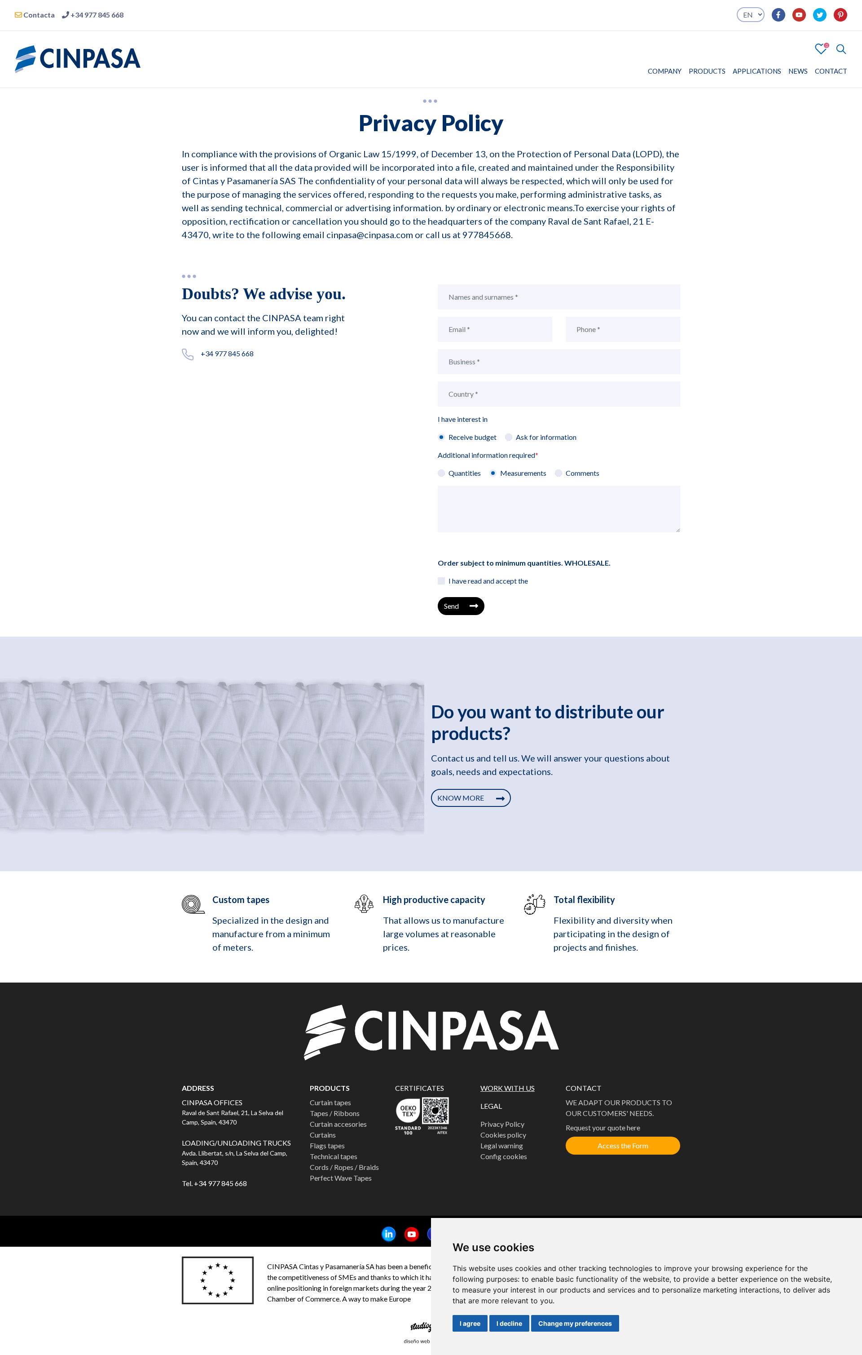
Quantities (465, 473)
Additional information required (488, 455)
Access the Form (623, 1145)
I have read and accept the (488, 580)
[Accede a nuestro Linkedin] (385, 1235)
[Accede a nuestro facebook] (775, 15)
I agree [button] (470, 1323)
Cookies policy (503, 1134)
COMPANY (665, 71)
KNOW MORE (461, 797)
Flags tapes (327, 1145)
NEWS (798, 71)
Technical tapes (333, 1156)
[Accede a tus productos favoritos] (821, 48)
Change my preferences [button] (575, 1323)
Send (451, 606)
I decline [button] (509, 1323)
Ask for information (546, 437)
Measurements (523, 473)
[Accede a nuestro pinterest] (837, 15)
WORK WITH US (507, 1088)
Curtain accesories (338, 1124)
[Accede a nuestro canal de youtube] (795, 15)
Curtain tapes (330, 1102)
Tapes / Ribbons (335, 1113)
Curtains (323, 1134)
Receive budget (473, 437)
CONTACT (831, 71)
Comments (582, 473)
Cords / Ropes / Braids (344, 1167)
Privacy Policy (502, 1124)
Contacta (38, 14)
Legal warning (501, 1145)
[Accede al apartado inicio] (78, 58)
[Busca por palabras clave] (837, 49)
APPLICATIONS (757, 71)
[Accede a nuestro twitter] (816, 15)
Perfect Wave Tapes (341, 1177)
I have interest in (463, 419)
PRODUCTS (707, 71)
